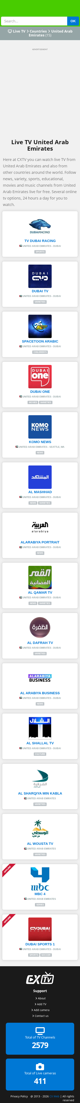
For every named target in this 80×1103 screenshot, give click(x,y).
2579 (40, 1045)
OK (73, 21)
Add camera (42, 1010)
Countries (38, 31)
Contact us (42, 1016)
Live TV (19, 31)
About (42, 998)
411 (40, 1081)
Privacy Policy (19, 1096)
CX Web (54, 1096)
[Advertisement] (40, 94)
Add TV (41, 1004)
